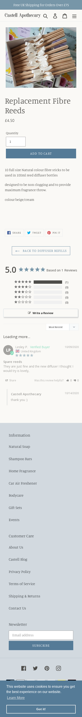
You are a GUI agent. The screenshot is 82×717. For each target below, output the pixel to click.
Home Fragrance (22, 470)
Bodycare (16, 495)
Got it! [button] (41, 709)
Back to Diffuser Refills (44, 251)
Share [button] (12, 380)
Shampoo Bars (20, 458)
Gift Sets (15, 507)
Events (14, 519)
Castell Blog (18, 559)
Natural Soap (19, 446)
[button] (69, 380)
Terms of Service (22, 583)
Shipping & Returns (24, 596)
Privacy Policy (20, 571)
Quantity (12, 133)
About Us (16, 547)
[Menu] (74, 15)
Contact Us (17, 608)
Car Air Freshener (23, 483)
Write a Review (43, 313)
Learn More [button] (16, 698)
